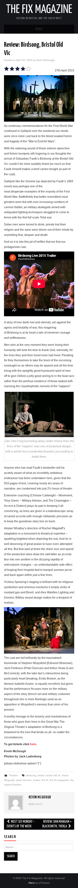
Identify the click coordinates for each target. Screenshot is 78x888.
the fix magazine (59, 780)
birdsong (31, 775)
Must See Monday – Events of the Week (21, 824)
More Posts (36, 804)
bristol (41, 775)
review (36, 780)
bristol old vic (53, 775)
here (33, 744)
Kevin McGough (45, 60)
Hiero (31, 882)
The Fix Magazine (39, 9)
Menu (39, 29)
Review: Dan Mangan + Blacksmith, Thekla (56, 824)
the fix (45, 780)
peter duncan (23, 780)
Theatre (13, 775)
